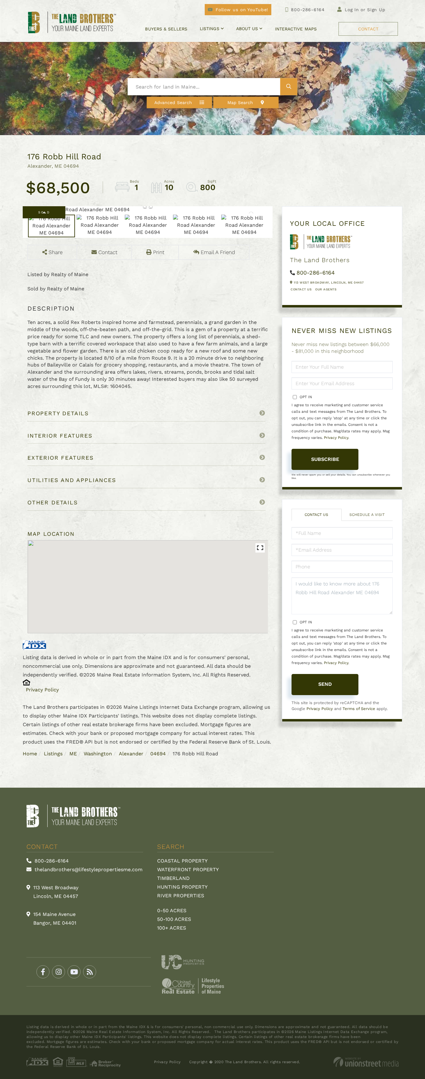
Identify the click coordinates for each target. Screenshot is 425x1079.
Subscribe (325, 459)
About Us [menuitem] (247, 28)
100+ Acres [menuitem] (171, 928)
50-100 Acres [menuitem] (174, 919)
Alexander (131, 754)
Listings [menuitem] (209, 28)
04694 (158, 754)
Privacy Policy (42, 690)
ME (73, 754)
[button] (288, 86)
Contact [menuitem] (368, 28)
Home (30, 754)
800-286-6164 (308, 9)
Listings (53, 754)
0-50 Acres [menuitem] (171, 910)
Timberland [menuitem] (173, 878)
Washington (98, 754)
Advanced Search (173, 102)
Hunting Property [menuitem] (182, 887)
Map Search (240, 102)
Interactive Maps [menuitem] (296, 28)
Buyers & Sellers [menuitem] (166, 28)
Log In (352, 9)
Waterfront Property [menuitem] (188, 869)
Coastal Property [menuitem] (182, 861)
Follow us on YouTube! (242, 9)
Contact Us (301, 289)
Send (325, 684)
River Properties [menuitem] (180, 896)
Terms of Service (359, 708)
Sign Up (376, 9)
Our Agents (325, 289)
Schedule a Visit (367, 514)
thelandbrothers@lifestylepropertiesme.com (87, 869)
